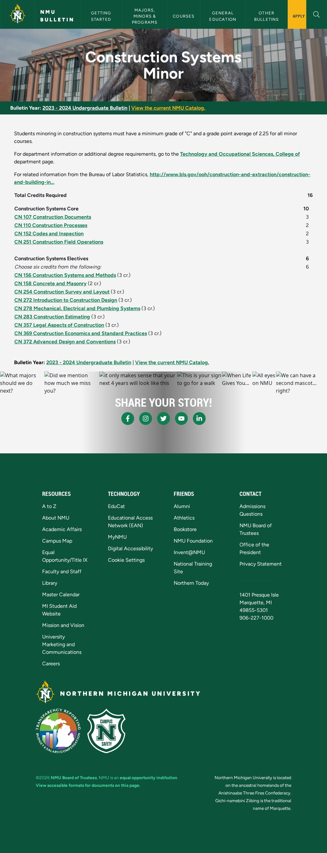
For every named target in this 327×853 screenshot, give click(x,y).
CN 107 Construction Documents (52, 217)
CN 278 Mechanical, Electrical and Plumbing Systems (77, 308)
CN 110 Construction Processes (50, 225)
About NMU (55, 518)
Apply (299, 16)
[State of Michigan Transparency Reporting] (58, 730)
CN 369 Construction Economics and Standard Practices (80, 333)
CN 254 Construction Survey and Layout (62, 292)
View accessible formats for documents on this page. (88, 785)
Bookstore (185, 529)
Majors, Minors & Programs (145, 16)
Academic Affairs (62, 529)
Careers (51, 664)
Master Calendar (61, 594)
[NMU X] (163, 418)
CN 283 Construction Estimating (52, 317)
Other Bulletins (266, 16)
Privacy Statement (261, 564)
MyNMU (117, 537)
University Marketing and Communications (61, 644)
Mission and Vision (63, 625)
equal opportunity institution (148, 777)
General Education (222, 16)
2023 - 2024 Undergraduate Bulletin (84, 108)
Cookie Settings (126, 560)
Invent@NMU (189, 552)
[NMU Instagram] (145, 418)
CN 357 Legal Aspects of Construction (59, 325)
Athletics (184, 518)
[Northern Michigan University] (17, 14)
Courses (183, 16)
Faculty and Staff (61, 571)
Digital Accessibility (130, 548)
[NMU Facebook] (127, 418)
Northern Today (191, 583)
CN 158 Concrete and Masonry (50, 283)
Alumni (182, 506)
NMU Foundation (193, 541)
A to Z (49, 506)
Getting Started (102, 16)
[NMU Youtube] (181, 418)
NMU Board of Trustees (74, 777)
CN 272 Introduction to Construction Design (65, 300)
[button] (317, 13)
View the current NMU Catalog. (168, 108)
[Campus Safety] (106, 730)
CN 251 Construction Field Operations (58, 242)
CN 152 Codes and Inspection (49, 234)
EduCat (116, 506)
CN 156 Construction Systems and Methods (65, 275)
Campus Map (57, 541)
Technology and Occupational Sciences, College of (240, 154)
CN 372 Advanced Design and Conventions (65, 342)
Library (49, 583)
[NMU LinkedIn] (199, 418)
